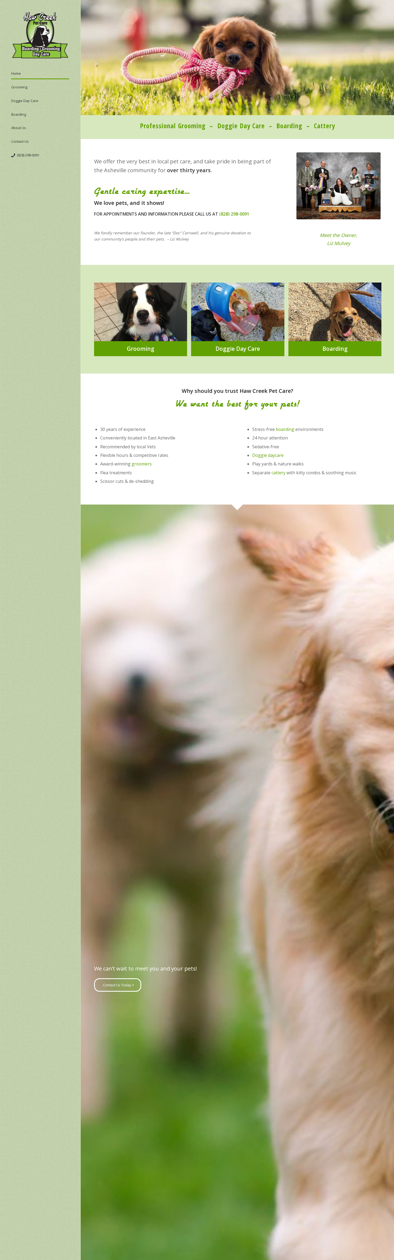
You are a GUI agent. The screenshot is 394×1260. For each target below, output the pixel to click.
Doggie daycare (268, 455)
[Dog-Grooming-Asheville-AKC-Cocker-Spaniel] (338, 185)
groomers (142, 464)
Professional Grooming (173, 125)
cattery (278, 473)
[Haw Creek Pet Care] (40, 35)
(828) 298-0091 (234, 214)
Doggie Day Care (241, 125)
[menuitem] (40, 75)
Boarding (289, 125)
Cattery (324, 125)
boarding (285, 429)
